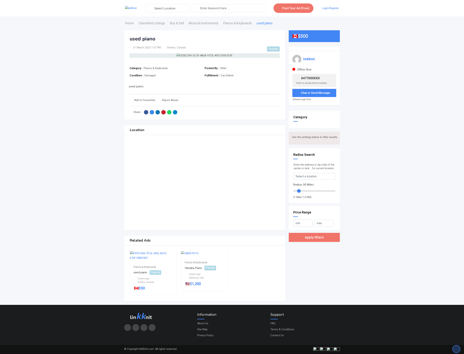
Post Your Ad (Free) (295, 8)
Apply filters (314, 237)
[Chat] (317, 8)
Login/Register (330, 8)
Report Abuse (170, 100)
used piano (140, 272)
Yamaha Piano (193, 268)
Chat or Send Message (315, 92)
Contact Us (277, 335)
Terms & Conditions (282, 329)
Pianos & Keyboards (145, 267)
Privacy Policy (205, 335)
